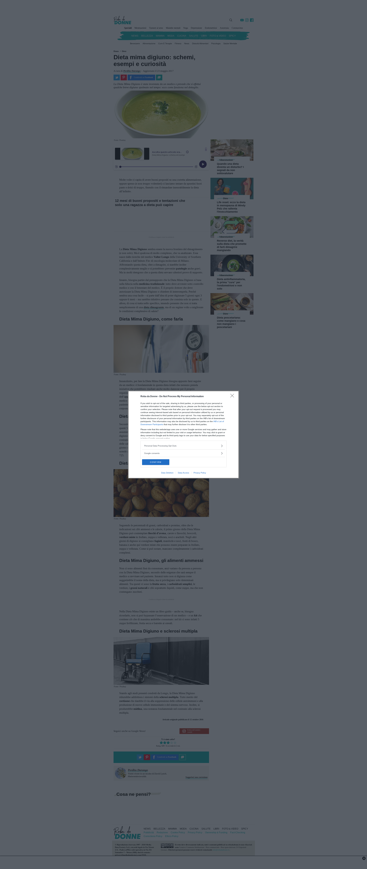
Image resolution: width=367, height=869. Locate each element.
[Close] (233, 396)
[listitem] (183, 445)
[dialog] (183, 434)
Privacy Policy (200, 473)
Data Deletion (167, 473)
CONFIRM (155, 462)
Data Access (183, 473)
